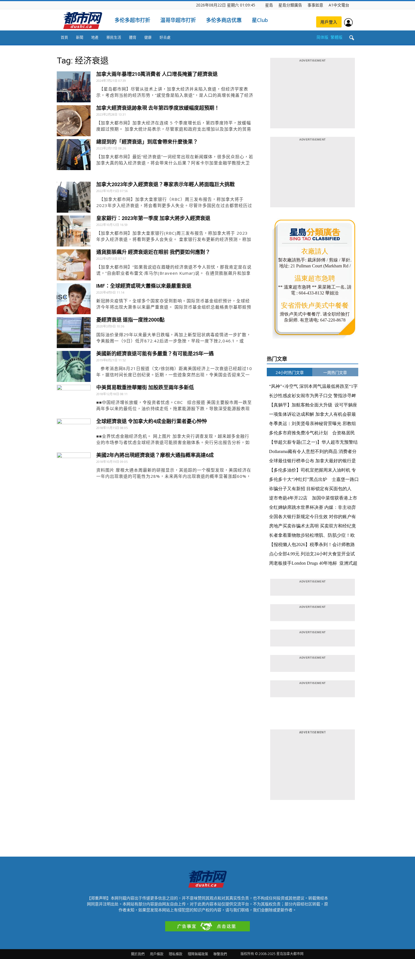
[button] (351, 38)
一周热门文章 (335, 372)
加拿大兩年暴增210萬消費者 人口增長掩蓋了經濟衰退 (157, 74)
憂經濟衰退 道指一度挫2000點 (130, 320)
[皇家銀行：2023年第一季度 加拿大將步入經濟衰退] (74, 232)
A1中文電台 (339, 5)
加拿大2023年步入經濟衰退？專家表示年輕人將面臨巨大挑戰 (165, 184)
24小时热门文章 (290, 372)
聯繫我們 (220, 954)
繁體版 (336, 37)
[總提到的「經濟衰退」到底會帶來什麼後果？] (74, 156)
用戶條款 (156, 954)
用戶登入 (328, 22)
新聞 (79, 37)
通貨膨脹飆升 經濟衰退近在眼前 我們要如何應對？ (153, 252)
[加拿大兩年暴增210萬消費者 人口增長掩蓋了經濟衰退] (74, 88)
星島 (269, 5)
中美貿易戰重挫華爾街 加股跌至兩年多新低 (145, 387)
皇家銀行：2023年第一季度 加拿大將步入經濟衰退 (153, 218)
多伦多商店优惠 (224, 20)
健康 (148, 37)
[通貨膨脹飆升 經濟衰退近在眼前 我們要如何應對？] (74, 266)
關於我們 (138, 954)
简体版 (322, 37)
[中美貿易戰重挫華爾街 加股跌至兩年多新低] (74, 402)
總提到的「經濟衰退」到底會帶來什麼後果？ (147, 142)
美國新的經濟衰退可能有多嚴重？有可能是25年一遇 (155, 354)
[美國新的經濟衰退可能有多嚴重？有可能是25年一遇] (74, 368)
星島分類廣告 (290, 5)
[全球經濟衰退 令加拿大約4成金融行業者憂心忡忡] (74, 435)
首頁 (64, 37)
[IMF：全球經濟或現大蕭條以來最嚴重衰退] (74, 300)
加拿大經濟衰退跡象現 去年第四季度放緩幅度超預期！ (157, 108)
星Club (260, 20)
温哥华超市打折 (178, 20)
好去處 (165, 37)
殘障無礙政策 (198, 954)
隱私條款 (175, 954)
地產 (95, 37)
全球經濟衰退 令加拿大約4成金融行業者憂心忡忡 (151, 421)
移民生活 (113, 37)
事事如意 (315, 5)
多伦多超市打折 (132, 20)
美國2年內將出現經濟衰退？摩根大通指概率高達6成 (155, 455)
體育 (132, 37)
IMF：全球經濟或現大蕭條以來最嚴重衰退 (143, 286)
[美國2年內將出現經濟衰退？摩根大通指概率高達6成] (74, 469)
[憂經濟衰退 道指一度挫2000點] (74, 334)
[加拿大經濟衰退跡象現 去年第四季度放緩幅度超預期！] (74, 122)
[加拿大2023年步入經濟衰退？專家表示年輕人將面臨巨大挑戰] (74, 198)
